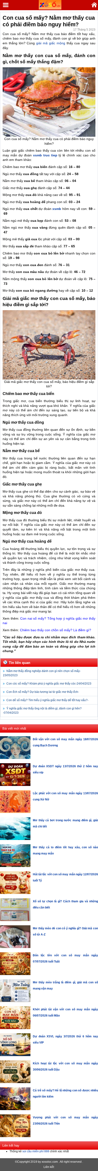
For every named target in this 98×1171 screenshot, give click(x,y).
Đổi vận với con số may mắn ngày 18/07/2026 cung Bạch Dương (65, 742)
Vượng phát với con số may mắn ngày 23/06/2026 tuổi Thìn (65, 1120)
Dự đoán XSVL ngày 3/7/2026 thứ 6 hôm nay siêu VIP (65, 1039)
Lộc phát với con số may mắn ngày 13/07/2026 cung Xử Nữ (65, 796)
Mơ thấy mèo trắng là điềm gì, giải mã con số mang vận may (65, 985)
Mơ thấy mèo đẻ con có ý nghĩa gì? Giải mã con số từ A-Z (65, 931)
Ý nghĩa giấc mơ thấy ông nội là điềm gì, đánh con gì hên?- (42, 710)
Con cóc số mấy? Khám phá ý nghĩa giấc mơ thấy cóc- (48, 683)
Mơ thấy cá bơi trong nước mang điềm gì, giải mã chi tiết (65, 823)
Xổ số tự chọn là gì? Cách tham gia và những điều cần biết (65, 904)
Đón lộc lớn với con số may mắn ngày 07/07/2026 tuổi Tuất (65, 958)
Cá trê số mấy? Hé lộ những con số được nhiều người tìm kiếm (65, 1093)
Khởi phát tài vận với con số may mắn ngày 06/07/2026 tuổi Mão (65, 1012)
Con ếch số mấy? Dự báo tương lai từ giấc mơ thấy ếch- (42, 692)
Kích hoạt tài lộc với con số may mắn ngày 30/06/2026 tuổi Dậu (65, 1066)
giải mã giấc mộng (50, 43)
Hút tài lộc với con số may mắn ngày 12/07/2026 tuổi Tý (65, 877)
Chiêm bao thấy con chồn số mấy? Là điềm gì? (55, 630)
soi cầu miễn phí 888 (35, 1151)
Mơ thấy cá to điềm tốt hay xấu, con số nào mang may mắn (65, 850)
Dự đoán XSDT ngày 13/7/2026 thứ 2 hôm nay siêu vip (65, 769)
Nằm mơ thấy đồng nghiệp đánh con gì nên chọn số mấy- (42, 673)
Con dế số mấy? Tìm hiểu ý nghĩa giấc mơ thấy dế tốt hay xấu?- (47, 700)
